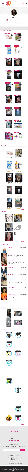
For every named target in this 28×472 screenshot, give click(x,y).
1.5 (20, 109)
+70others (15, 236)
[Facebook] (9, 440)
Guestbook (11, 28)
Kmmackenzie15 (11, 260)
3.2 (20, 47)
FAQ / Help (13, 434)
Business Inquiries (14, 429)
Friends (6, 28)
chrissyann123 (11, 294)
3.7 (11, 121)
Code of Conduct (14, 431)
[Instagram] (15, 440)
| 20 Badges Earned (19, 22)
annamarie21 (11, 254)
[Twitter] (12, 440)
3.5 (11, 72)
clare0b (10, 247)
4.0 (20, 97)
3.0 (20, 134)
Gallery (15, 28)
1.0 (11, 60)
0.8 (20, 72)
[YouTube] (18, 440)
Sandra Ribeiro (11, 287)
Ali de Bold (10, 274)
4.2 (20, 84)
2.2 (20, 35)
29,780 (7, 22)
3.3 (20, 60)
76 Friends (13, 22)
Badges (19, 28)
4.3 (11, 35)
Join (23, 449)
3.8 (11, 47)
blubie (9, 281)
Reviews (2, 28)
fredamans (10, 267)
